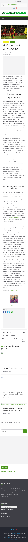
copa (5, 54)
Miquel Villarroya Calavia (9, 52)
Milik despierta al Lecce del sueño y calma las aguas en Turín (16, 4)
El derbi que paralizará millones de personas (13, 340)
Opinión (12, 41)
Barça (17, 217)
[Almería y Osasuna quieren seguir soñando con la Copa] (14, 378)
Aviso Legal (4, 513)
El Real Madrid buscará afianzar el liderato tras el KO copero (15, 334)
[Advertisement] (14, 65)
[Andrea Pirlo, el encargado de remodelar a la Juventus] (13, 404)
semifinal (7, 219)
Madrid (13, 217)
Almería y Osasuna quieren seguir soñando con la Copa (13, 394)
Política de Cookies (6, 517)
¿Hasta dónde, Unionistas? (12, 368)
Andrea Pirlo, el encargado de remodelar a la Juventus (13, 409)
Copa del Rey (6, 41)
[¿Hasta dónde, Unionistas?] (14, 353)
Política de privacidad (7, 520)
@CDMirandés (14, 290)
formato (8, 54)
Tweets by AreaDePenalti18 (8, 471)
